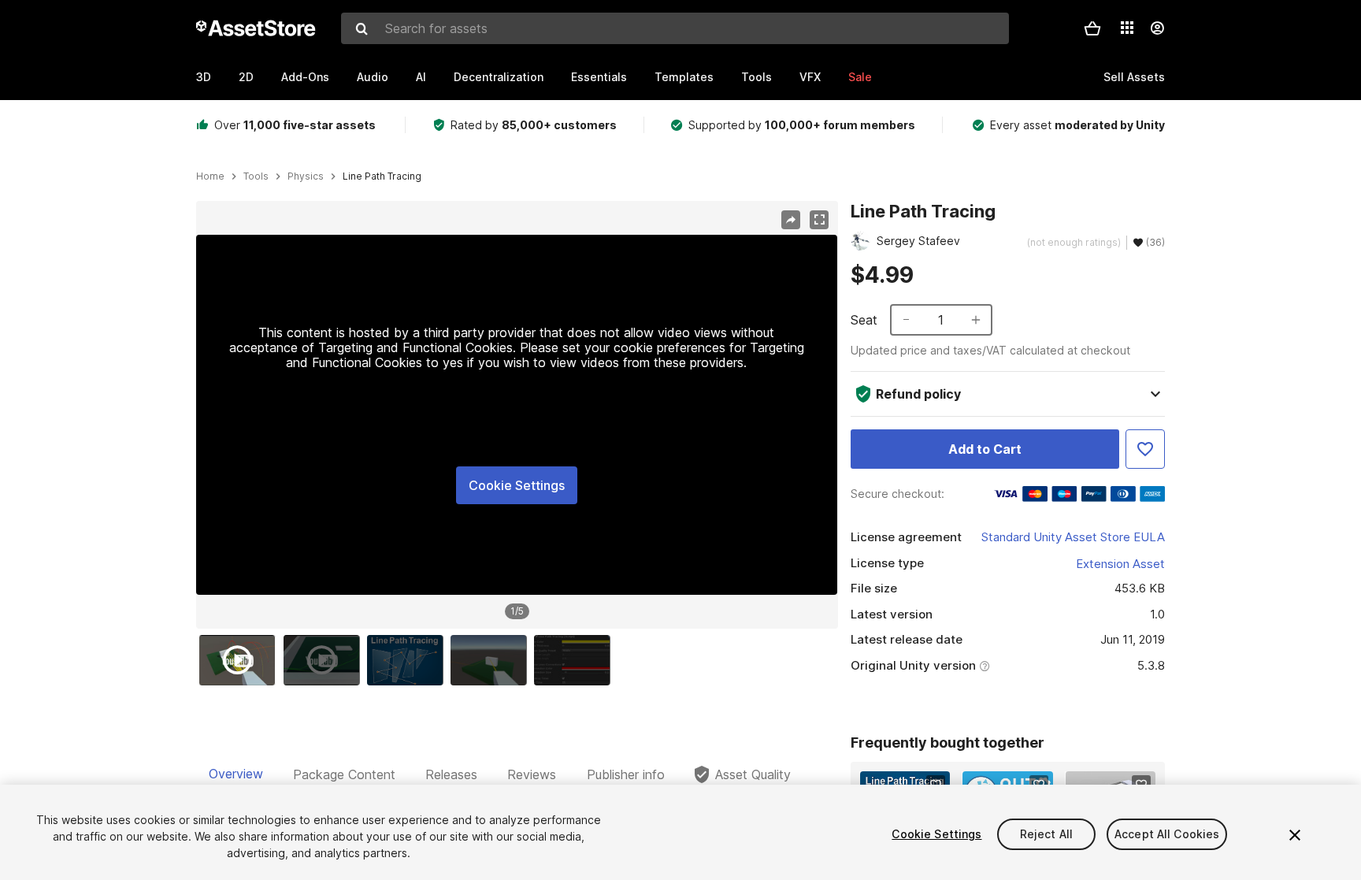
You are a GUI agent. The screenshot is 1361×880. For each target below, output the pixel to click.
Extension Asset (1120, 563)
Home (210, 176)
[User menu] (1157, 28)
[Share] (790, 219)
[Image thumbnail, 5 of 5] (575, 660)
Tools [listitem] (256, 176)
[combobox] (675, 28)
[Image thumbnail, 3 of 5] (409, 660)
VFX (810, 77)
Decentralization (498, 77)
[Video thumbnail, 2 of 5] (325, 660)
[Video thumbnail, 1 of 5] (241, 660)
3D (203, 77)
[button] (1092, 28)
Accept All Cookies (1167, 834)
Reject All (1046, 834)
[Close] (1294, 835)
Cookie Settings (517, 485)
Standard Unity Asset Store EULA (1073, 536)
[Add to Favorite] (1145, 449)
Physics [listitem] (305, 176)
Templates (684, 77)
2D (246, 77)
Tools (756, 77)
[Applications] (1127, 27)
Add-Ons (305, 77)
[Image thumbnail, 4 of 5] (492, 660)
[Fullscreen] (819, 219)
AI (421, 77)
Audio (372, 77)
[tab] (236, 774)
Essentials (599, 77)
